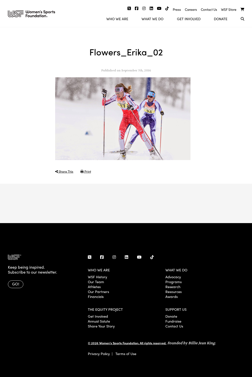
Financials (96, 296)
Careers (191, 9)
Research (172, 286)
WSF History (97, 276)
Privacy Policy (99, 353)
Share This (65, 171)
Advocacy (173, 276)
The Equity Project (105, 309)
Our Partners (98, 291)
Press (177, 9)
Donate (220, 18)
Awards (171, 296)
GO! (15, 284)
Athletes (94, 286)
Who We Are (117, 18)
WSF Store (228, 9)
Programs (173, 281)
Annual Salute (99, 321)
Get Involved (189, 18)
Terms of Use (125, 353)
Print (87, 171)
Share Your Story (101, 326)
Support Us (176, 309)
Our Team (96, 281)
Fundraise (173, 321)
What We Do (152, 18)
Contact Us (209, 9)
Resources (173, 291)
